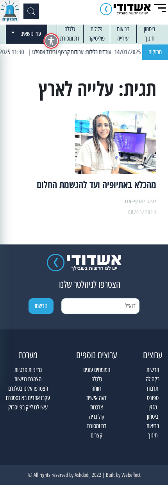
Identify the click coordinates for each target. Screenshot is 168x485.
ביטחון (149, 29)
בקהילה (152, 379)
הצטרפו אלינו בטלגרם (28, 388)
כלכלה (69, 29)
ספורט (153, 398)
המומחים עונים (96, 369)
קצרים (96, 435)
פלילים (96, 29)
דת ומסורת (69, 38)
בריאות (123, 29)
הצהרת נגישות (27, 379)
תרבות (152, 388)
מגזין (152, 407)
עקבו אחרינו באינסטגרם (28, 398)
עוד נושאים (30, 33)
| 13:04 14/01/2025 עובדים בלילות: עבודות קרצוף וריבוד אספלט (98, 52)
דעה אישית (96, 398)
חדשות (153, 369)
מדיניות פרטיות (28, 369)
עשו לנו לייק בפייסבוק (28, 407)
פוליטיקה (96, 38)
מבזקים (155, 52)
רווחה (96, 388)
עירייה (123, 38)
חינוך (149, 38)
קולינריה (96, 416)
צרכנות (96, 407)
